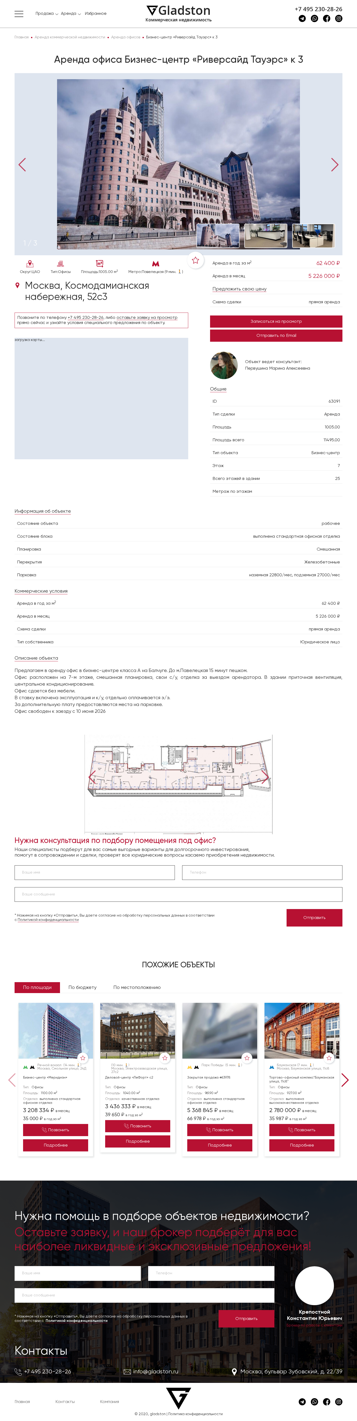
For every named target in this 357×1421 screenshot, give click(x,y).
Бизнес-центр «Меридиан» (45, 1077)
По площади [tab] (37, 987)
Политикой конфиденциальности (48, 920)
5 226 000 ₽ (324, 276)
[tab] (30, 243)
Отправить (314, 918)
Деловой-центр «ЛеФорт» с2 (129, 1077)
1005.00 (332, 427)
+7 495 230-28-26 (318, 9)
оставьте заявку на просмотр (147, 317)
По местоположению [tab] (137, 987)
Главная (22, 1402)
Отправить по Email (276, 335)
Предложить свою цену (239, 289)
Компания (109, 1402)
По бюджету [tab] (82, 987)
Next (335, 164)
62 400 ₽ (328, 263)
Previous (22, 164)
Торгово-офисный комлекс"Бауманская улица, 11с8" (301, 1079)
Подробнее (56, 1145)
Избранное (96, 14)
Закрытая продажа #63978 (208, 1077)
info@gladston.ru (155, 1372)
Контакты (41, 1351)
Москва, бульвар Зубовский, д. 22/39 (291, 1372)
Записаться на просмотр (276, 321)
